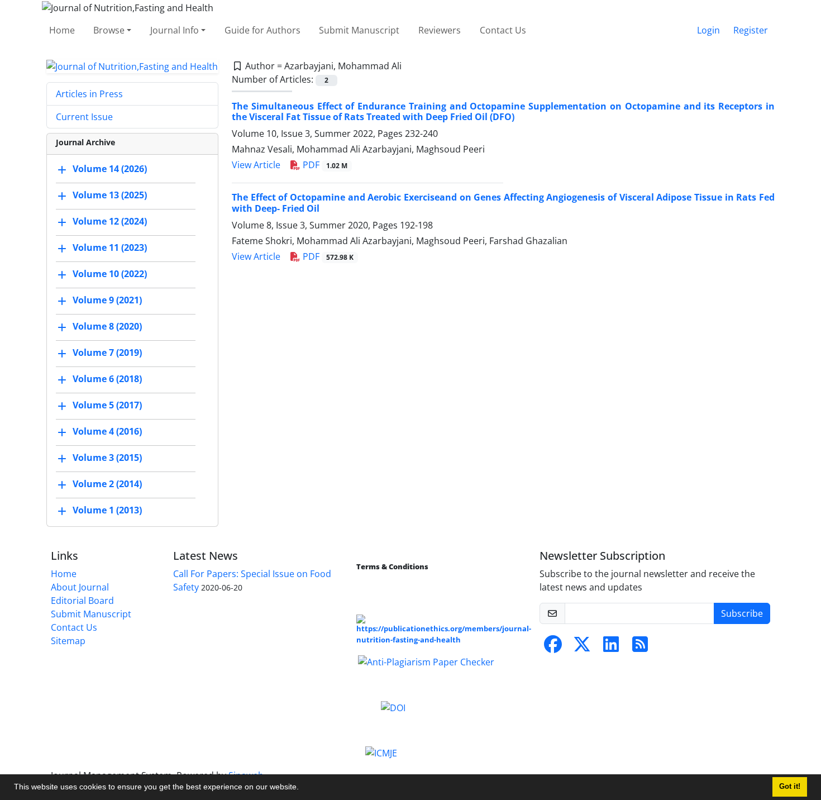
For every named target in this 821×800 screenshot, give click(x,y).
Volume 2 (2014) (107, 484)
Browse (109, 30)
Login (708, 30)
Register (750, 30)
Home (62, 30)
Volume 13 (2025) (110, 195)
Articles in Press (89, 94)
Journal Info (174, 30)
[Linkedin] (611, 647)
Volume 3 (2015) (107, 458)
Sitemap (68, 641)
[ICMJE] (381, 752)
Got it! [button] (789, 787)
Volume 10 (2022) (110, 274)
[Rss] (640, 647)
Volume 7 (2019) (107, 353)
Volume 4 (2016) (107, 432)
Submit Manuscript (359, 30)
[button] (302, 788)
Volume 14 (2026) (110, 169)
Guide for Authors (262, 30)
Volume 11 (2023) (110, 248)
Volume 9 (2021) (107, 300)
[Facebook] (553, 647)
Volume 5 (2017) (107, 405)
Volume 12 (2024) (110, 222)
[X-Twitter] (582, 647)
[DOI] (393, 707)
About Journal (80, 587)
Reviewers (439, 30)
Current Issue (84, 117)
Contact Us (503, 30)
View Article (256, 165)
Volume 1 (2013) (107, 510)
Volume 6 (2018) (107, 379)
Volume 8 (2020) (107, 327)
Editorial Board (82, 600)
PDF (323, 165)
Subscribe (742, 613)
